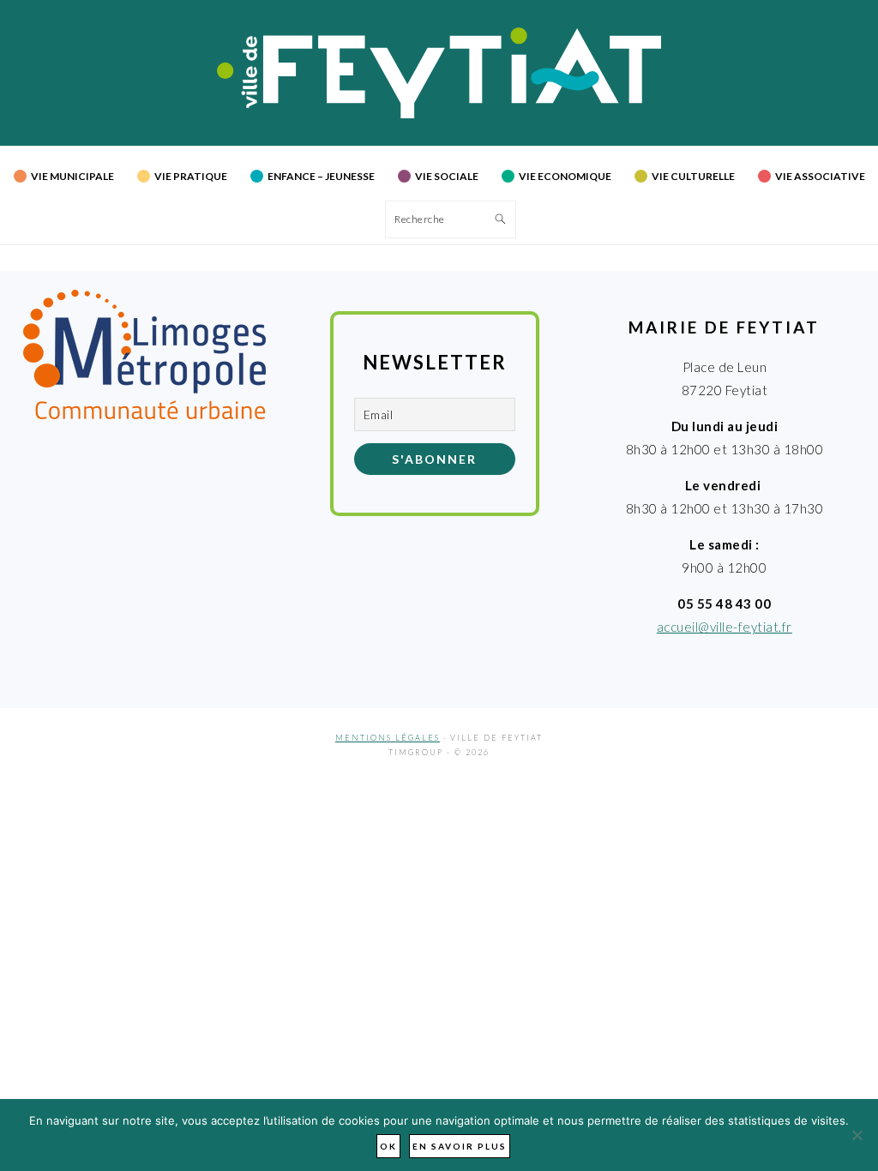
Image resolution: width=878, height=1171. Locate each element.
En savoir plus (459, 1146)
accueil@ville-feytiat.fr (724, 626)
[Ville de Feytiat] (439, 113)
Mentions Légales (387, 737)
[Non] (856, 1135)
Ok (388, 1146)
